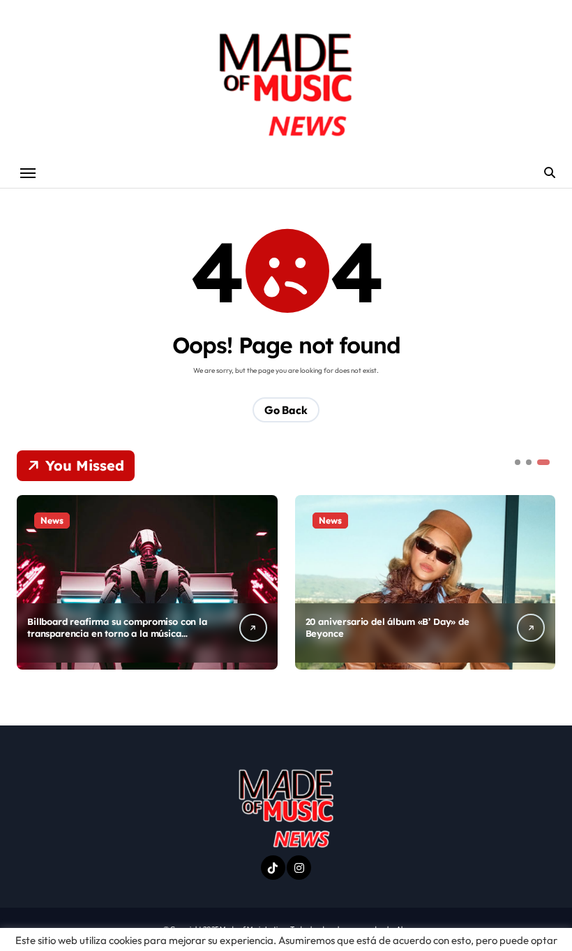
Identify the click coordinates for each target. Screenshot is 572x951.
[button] (541, 581)
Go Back (286, 410)
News (51, 520)
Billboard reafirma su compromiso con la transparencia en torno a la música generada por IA (117, 633)
